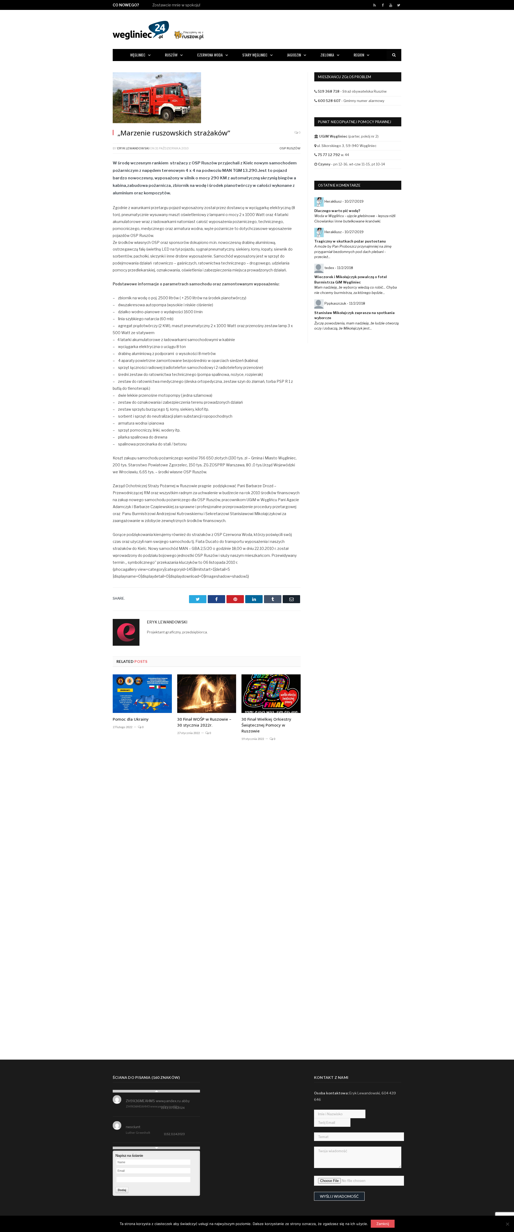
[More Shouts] (156, 1148)
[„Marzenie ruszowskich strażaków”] (207, 98)
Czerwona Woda (210, 55)
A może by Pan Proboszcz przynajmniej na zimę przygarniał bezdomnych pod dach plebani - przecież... (353, 251)
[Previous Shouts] (156, 1091)
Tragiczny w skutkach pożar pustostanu (350, 241)
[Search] (394, 55)
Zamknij (382, 1224)
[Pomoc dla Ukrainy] (142, 693)
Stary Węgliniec (254, 55)
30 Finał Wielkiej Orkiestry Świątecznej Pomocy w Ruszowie (266, 725)
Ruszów (171, 55)
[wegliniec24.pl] (158, 29)
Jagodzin (294, 55)
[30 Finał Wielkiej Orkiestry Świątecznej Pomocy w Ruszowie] (271, 693)
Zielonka (327, 55)
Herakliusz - (344, 201)
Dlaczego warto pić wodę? (337, 211)
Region (359, 55)
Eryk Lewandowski (133, 148)
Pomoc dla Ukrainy (131, 719)
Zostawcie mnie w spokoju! (176, 5)
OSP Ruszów (290, 148)
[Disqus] (207, 824)
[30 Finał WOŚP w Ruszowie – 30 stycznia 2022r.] (206, 693)
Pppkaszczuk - (344, 303)
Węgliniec (137, 55)
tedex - (338, 268)
